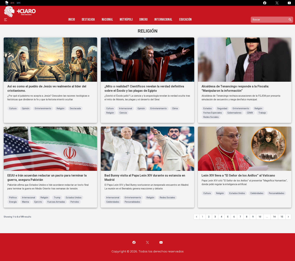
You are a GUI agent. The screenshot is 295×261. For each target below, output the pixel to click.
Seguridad (222, 108)
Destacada (88, 20)
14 (274, 217)
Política (13, 197)
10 (260, 217)
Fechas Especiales (212, 113)
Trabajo (262, 113)
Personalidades (132, 202)
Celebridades (112, 202)
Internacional (163, 20)
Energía (13, 202)
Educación (185, 20)
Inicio (71, 20)
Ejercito (38, 202)
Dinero (143, 20)
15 (282, 217)
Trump (57, 197)
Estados (207, 108)
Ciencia (123, 113)
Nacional (107, 20)
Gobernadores (234, 113)
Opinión (25, 108)
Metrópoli (126, 20)
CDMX (250, 113)
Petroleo (75, 202)
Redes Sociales (211, 117)
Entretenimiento (43, 108)
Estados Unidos (73, 197)
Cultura (12, 108)
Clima (175, 108)
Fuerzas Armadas (56, 202)
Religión (60, 108)
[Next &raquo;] (288, 217)
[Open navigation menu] (5, 19)
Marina (25, 202)
